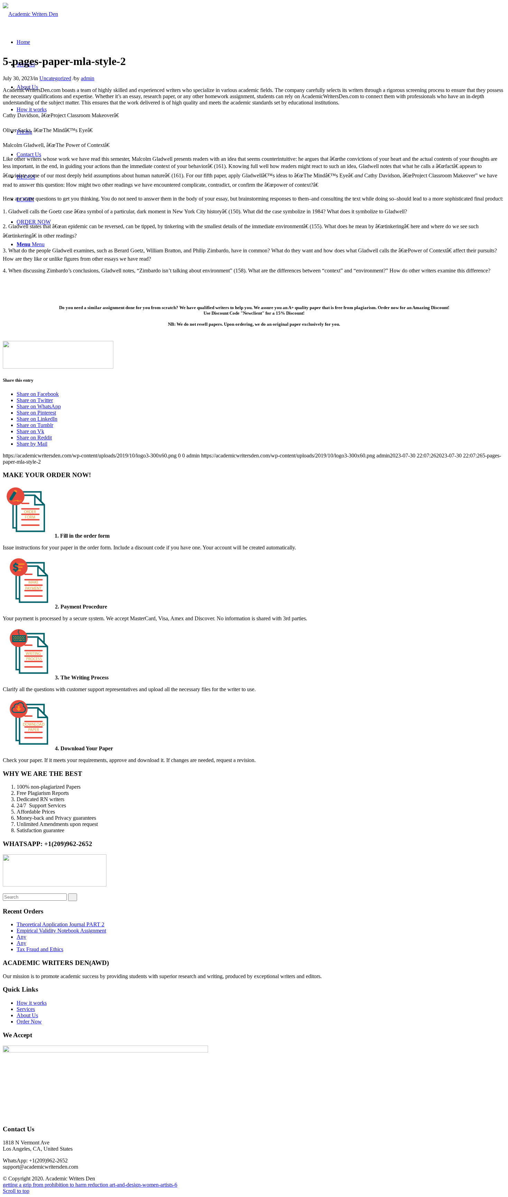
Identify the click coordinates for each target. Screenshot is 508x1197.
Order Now (29, 1021)
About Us (27, 1015)
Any (21, 937)
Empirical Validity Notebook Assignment (61, 931)
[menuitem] (23, 42)
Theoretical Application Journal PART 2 (60, 924)
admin (87, 78)
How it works (32, 1003)
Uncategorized (55, 78)
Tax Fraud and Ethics (40, 949)
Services (26, 1009)
